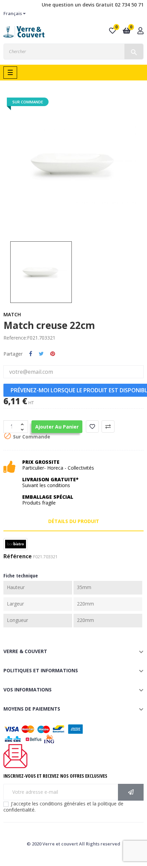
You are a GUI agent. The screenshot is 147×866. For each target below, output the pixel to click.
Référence (17, 556)
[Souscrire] (131, 792)
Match (12, 314)
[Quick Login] (140, 31)
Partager (30, 354)
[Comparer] (108, 426)
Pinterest (52, 354)
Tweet (41, 354)
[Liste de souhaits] (92, 426)
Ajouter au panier (57, 426)
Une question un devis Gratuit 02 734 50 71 (93, 4)
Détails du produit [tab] (73, 521)
